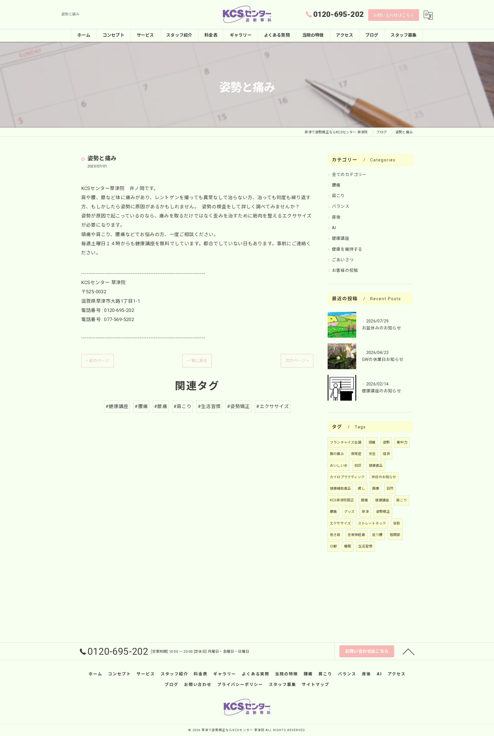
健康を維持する (347, 249)
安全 (372, 454)
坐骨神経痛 (356, 535)
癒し (361, 488)
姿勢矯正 (383, 512)
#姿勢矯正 (238, 406)
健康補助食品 (340, 488)
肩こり (338, 195)
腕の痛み (337, 454)
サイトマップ (315, 684)
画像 (375, 488)
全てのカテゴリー (349, 174)
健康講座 (340, 238)
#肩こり (183, 406)
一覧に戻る (197, 360)
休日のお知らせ (384, 477)
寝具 (386, 454)
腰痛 (336, 185)
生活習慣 (365, 546)
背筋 (396, 523)
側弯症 (356, 454)
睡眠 (347, 546)
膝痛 (364, 500)
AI (334, 227)
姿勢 (386, 442)
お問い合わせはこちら (393, 15)
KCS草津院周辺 (342, 500)
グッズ (349, 512)
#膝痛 (160, 406)
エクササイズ (340, 523)
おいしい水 (338, 466)
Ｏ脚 (333, 546)
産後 (336, 217)
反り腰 (377, 535)
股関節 (395, 535)
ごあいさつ (343, 260)
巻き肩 (335, 535)
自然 (390, 488)
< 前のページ (97, 360)
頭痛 (371, 442)
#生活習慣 (209, 406)
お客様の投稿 (345, 270)
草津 (365, 512)
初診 (357, 466)
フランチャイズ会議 (345, 442)
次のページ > (297, 360)
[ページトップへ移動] (408, 651)
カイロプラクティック (347, 477)
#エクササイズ (272, 406)
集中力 (402, 442)
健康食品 (376, 466)
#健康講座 (116, 406)
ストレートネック (372, 523)
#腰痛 (141, 406)
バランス (340, 206)
